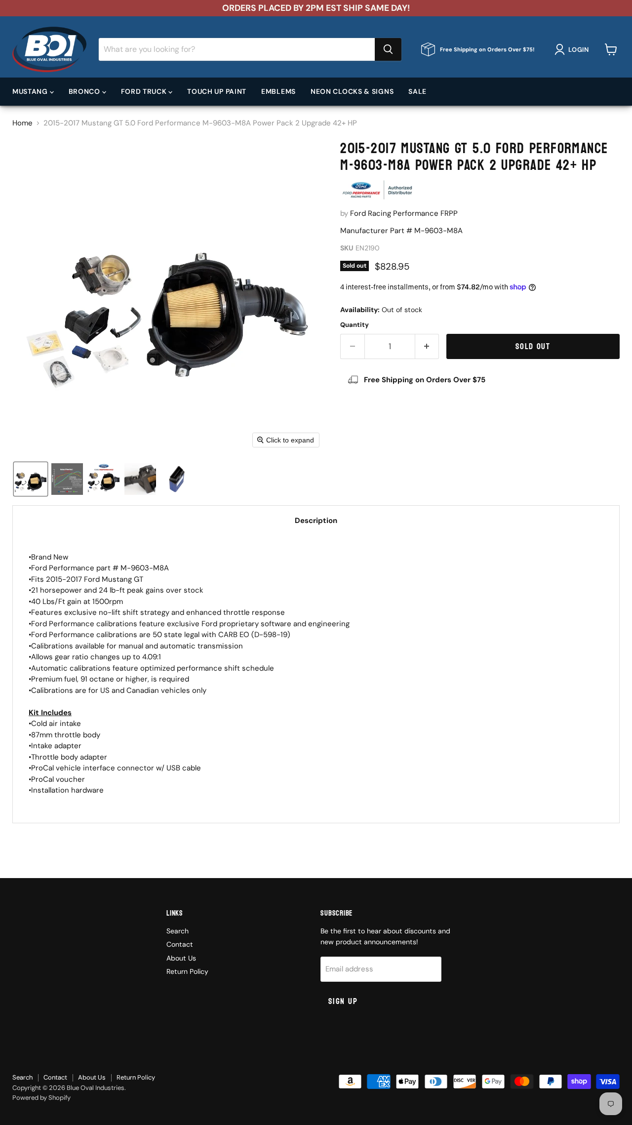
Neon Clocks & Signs (352, 91)
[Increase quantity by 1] (427, 346)
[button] (573, 49)
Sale (417, 91)
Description (316, 520)
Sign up (342, 1001)
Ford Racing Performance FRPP (404, 213)
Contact (179, 944)
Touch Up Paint (216, 91)
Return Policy (187, 971)
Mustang (31, 91)
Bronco (85, 91)
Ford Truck (145, 91)
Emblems (278, 91)
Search (177, 930)
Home (22, 123)
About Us (181, 958)
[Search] (388, 49)
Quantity (354, 324)
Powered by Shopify (41, 1097)
